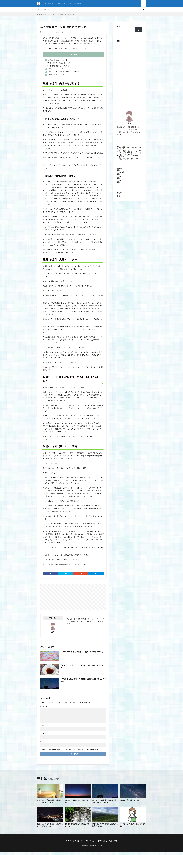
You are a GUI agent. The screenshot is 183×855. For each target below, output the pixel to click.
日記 (69, 3)
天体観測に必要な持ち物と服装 (130, 800)
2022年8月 (120, 175)
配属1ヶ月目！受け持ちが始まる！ (56, 60)
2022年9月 (120, 174)
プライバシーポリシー (88, 841)
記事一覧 (50, 3)
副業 (118, 194)
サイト (42, 741)
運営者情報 (113, 841)
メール (43, 733)
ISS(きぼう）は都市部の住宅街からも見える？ (77, 801)
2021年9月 (120, 182)
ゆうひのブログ (97, 845)
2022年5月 (120, 179)
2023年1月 (120, 170)
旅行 (65, 3)
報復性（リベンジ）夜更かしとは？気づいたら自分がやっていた (50, 825)
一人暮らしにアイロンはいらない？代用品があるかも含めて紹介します (129, 153)
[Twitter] (65, 573)
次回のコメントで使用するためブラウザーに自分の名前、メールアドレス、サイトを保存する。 (70, 749)
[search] (144, 9)
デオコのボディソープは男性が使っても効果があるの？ (105, 825)
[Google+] (80, 573)
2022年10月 (120, 172)
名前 (42, 725)
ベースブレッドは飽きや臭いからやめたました (132, 825)
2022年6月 (120, 178)
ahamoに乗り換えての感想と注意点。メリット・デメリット (83, 653)
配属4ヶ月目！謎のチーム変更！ (56, 75)
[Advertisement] (57, 596)
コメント (43, 706)
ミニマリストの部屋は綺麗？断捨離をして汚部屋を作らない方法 (129, 159)
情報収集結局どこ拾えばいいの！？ (59, 63)
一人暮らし (58, 3)
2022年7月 (120, 176)
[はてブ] (96, 573)
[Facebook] (50, 573)
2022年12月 (120, 171)
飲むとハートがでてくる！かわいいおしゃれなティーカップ (83, 667)
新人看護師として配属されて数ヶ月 (67, 14)
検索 (118, 26)
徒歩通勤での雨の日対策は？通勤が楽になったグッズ (77, 825)
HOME (44, 3)
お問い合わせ (77, 3)
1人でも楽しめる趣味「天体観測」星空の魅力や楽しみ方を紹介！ (83, 680)
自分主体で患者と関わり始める (58, 66)
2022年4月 (120, 180)
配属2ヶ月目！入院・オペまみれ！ (56, 69)
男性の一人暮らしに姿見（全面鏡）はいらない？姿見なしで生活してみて (129, 151)
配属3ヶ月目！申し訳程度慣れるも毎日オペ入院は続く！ (63, 72)
